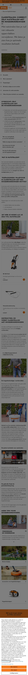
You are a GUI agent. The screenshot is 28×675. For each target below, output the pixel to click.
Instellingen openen (14, 673)
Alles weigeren (14, 670)
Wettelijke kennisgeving (7, 664)
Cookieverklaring (18, 661)
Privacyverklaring (5, 661)
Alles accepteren (14, 667)
